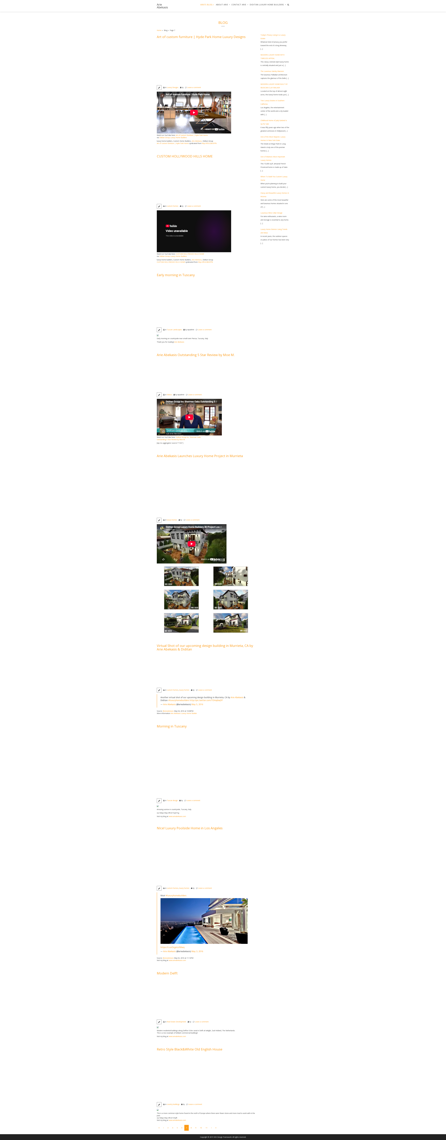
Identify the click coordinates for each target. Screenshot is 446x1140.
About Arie (222, 4)
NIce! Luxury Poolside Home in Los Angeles (190, 828)
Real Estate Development (176, 1022)
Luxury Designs (172, 87)
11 (206, 1128)
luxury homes (172, 520)
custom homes (172, 206)
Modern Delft (167, 973)
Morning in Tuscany (172, 726)
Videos (169, 394)
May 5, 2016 (197, 704)
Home (159, 30)
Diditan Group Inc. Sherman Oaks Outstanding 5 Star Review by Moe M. (179, 438)
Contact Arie (238, 4)
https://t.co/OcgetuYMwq (173, 947)
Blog (223, 22)
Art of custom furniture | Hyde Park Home (192, 135)
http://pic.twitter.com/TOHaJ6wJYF (206, 700)
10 (201, 1128)
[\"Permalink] (206, 62)
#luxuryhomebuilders (178, 700)
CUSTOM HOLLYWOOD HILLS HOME (185, 156)
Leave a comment (194, 87)
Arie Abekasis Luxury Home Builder (184, 713)
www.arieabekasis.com (177, 816)
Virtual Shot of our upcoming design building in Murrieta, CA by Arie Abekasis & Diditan (205, 647)
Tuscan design (172, 800)
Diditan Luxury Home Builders (267, 4)
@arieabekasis (168, 711)
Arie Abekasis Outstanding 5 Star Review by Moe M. (196, 355)
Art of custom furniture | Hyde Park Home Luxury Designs (201, 37)
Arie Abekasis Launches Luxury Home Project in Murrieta (200, 456)
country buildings (173, 1104)
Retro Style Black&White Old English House (189, 1049)
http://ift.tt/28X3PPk (209, 143)
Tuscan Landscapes (174, 329)
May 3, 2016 (197, 951)
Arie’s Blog (206, 4)
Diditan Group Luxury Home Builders (173, 137)
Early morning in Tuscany (176, 275)
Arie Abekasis (162, 6)
